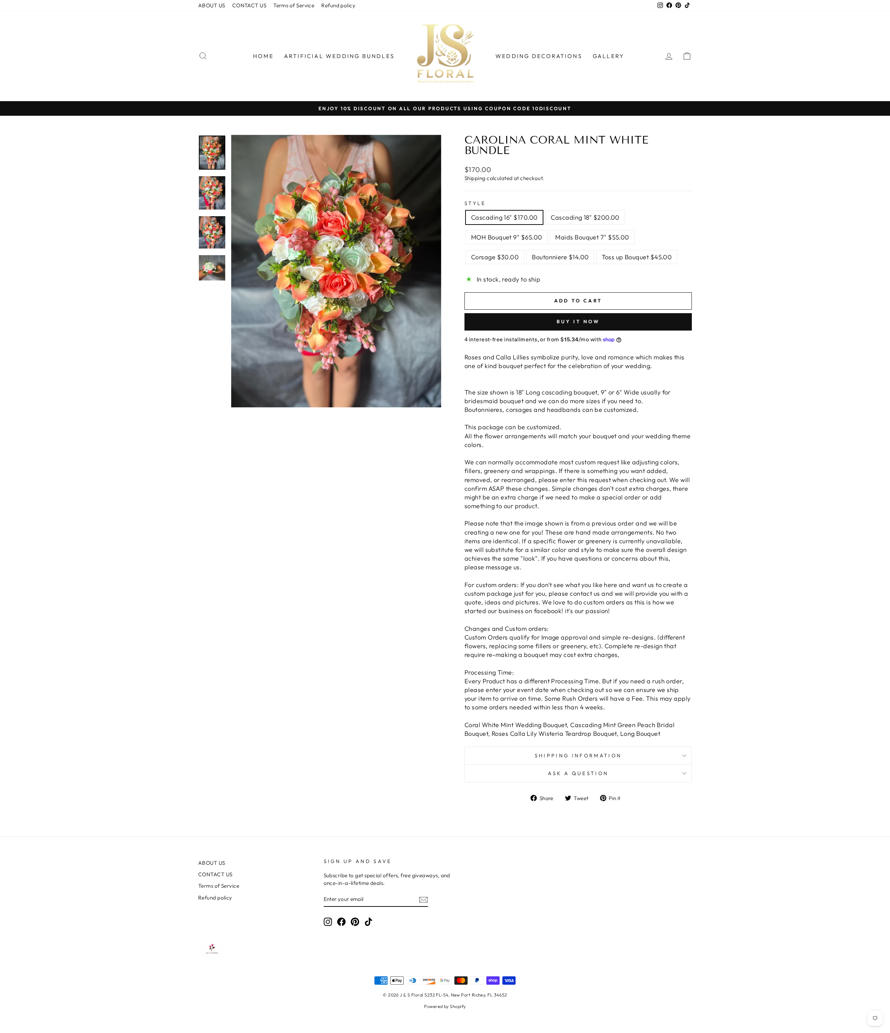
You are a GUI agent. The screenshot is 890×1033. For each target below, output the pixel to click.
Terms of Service (293, 5)
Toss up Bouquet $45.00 (637, 257)
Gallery (608, 55)
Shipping (475, 178)
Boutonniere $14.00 (560, 257)
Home (263, 55)
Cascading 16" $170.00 (504, 217)
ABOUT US (211, 5)
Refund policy (338, 5)
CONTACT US (249, 5)
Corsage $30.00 (495, 257)
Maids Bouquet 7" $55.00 (592, 237)
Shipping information (578, 756)
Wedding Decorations (538, 55)
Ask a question (578, 773)
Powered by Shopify (445, 1006)
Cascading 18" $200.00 (585, 217)
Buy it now (578, 321)
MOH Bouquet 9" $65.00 (506, 237)
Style (475, 203)
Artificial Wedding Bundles (339, 55)
